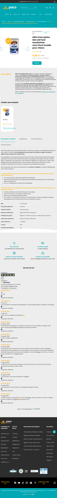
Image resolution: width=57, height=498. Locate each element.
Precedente (4, 288)
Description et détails (8, 139)
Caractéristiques (36, 139)
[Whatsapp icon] (54, 431)
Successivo (13, 288)
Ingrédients (23, 139)
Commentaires (6, 145)
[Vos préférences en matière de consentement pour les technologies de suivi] (54, 495)
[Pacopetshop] (15, 483)
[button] (27, 48)
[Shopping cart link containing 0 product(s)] (50, 8)
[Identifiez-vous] (46, 7)
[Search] (35, 7)
